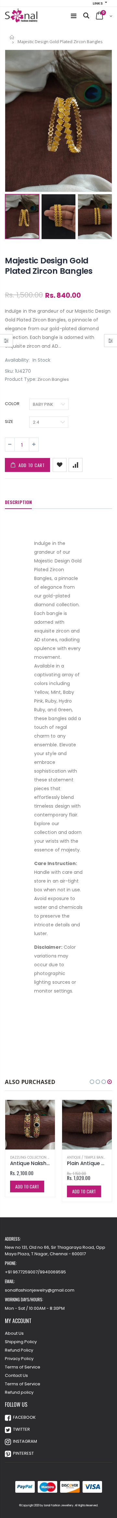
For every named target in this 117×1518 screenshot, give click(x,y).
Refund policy (19, 1392)
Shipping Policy (21, 1342)
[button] (92, 1082)
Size (9, 422)
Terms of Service (22, 1367)
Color (12, 404)
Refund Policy (19, 1350)
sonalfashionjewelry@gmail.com (39, 1290)
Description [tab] (18, 502)
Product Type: (20, 379)
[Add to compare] (76, 465)
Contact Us (16, 1375)
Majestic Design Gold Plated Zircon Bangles (49, 266)
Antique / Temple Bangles (89, 1157)
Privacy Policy (19, 1358)
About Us (14, 1333)
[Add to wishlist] (60, 465)
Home (12, 37)
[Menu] (73, 15)
